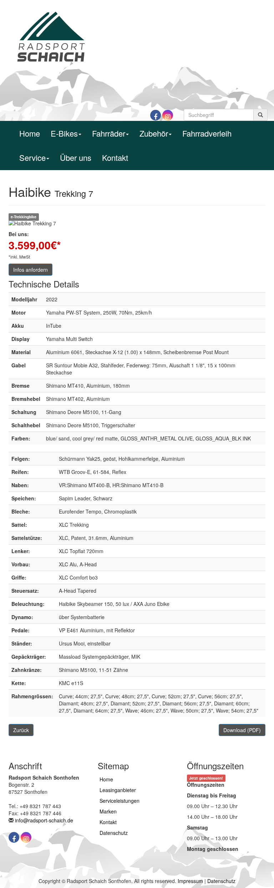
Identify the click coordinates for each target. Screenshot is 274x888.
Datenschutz (114, 832)
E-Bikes (64, 133)
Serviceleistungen (119, 800)
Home (29, 133)
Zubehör (153, 133)
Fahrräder (108, 133)
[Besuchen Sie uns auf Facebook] (155, 115)
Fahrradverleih (207, 133)
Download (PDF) (242, 730)
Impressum (190, 880)
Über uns (75, 157)
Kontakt (115, 157)
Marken (108, 811)
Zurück (21, 730)
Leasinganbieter (118, 789)
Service (32, 157)
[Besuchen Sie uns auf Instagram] (167, 115)
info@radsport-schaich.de (44, 820)
